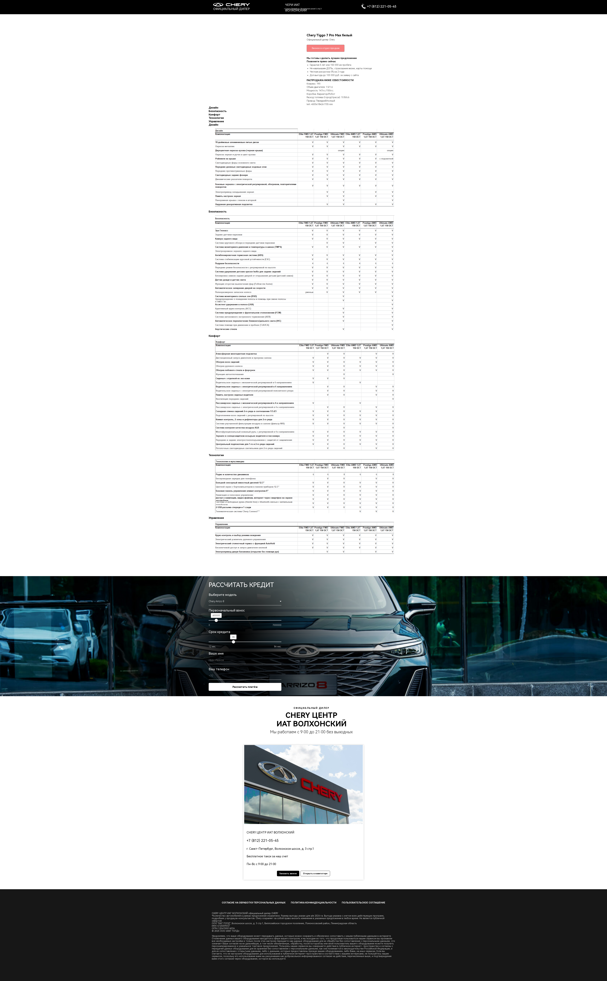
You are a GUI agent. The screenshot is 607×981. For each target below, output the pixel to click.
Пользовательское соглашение (363, 902)
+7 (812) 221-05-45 (381, 6)
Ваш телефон (219, 669)
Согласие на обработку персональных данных (253, 902)
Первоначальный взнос (227, 610)
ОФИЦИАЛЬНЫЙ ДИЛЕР (231, 9)
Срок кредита (219, 632)
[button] (303, 784)
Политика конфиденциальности (313, 902)
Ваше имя (216, 653)
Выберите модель (223, 595)
